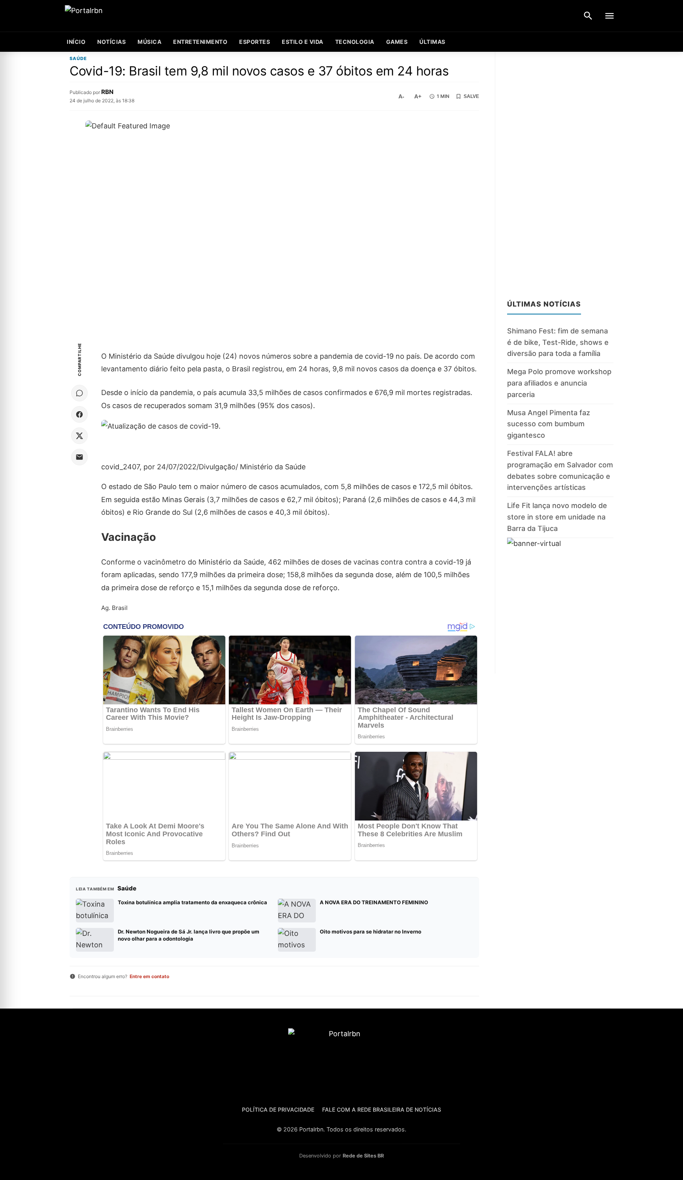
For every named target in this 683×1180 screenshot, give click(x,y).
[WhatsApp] (79, 393)
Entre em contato (149, 976)
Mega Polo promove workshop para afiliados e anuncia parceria (559, 383)
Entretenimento (200, 41)
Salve (471, 96)
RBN (107, 92)
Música (149, 41)
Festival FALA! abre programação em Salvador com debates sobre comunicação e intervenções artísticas (560, 470)
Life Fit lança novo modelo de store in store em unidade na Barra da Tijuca (557, 517)
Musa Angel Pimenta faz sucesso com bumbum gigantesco (548, 423)
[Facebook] (79, 414)
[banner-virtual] (560, 606)
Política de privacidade (278, 1109)
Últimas (432, 41)
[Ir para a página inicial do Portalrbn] (114, 16)
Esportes (254, 41)
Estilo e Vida (302, 41)
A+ (417, 96)
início (76, 41)
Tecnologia (354, 41)
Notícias (111, 41)
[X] (79, 435)
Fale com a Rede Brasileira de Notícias (381, 1109)
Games (397, 41)
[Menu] (609, 15)
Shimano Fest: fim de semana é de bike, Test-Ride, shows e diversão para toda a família (558, 342)
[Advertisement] (560, 170)
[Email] (79, 457)
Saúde (78, 58)
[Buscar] (588, 15)
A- (401, 96)
